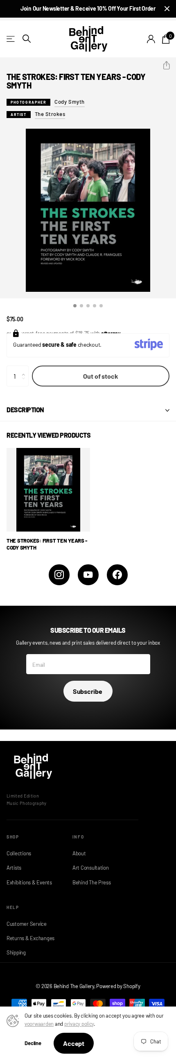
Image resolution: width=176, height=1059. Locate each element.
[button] (163, 65)
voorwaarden (39, 1023)
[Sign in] (151, 39)
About (79, 853)
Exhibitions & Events (29, 882)
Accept (73, 1043)
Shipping (16, 952)
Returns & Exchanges (30, 938)
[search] (27, 39)
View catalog (11, 39)
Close (167, 9)
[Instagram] (59, 574)
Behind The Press (91, 882)
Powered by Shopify (118, 986)
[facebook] (117, 574)
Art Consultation (90, 867)
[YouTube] (88, 574)
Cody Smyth (69, 101)
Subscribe (88, 691)
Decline (33, 1043)
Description (25, 410)
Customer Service (27, 923)
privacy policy (79, 1023)
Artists (14, 867)
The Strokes (50, 114)
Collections (19, 853)
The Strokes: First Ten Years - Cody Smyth (47, 544)
